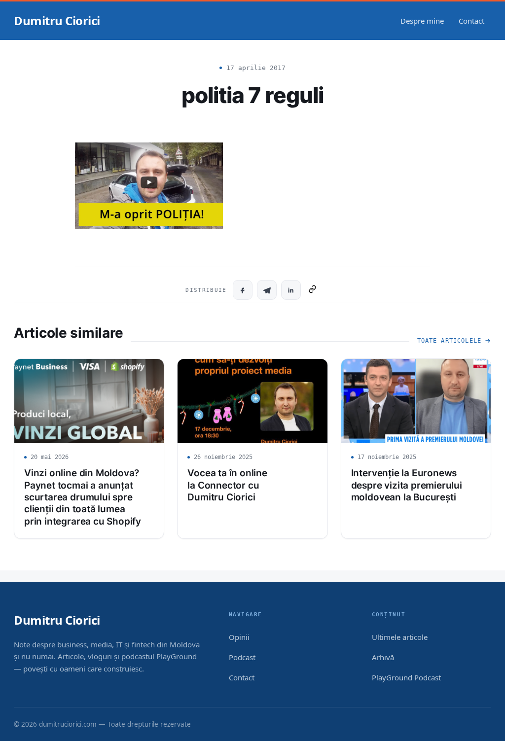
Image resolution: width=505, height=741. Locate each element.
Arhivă (383, 657)
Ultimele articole (400, 637)
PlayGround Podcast (406, 677)
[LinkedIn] (291, 290)
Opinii (239, 637)
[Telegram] (267, 290)
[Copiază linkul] (312, 290)
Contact (471, 21)
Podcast (242, 657)
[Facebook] (242, 290)
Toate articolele (449, 340)
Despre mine (422, 21)
